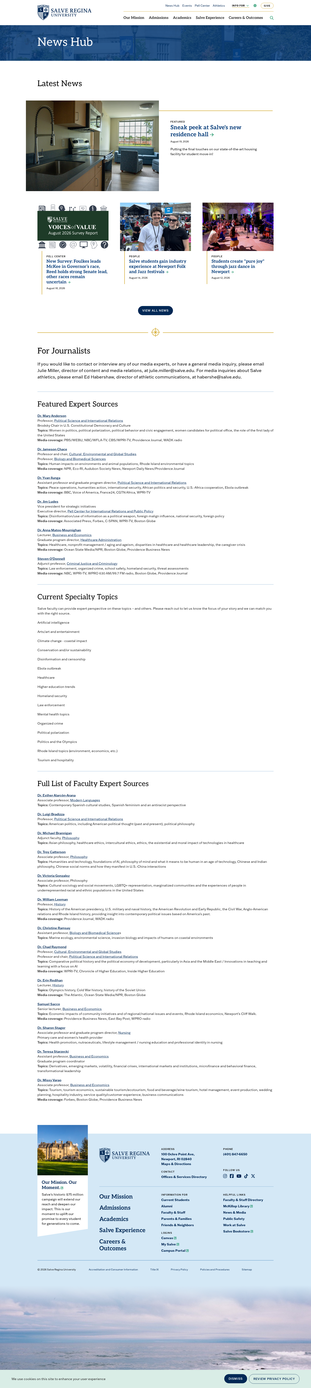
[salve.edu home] (64, 12)
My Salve (168, 1244)
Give (267, 5)
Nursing (124, 1033)
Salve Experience (210, 18)
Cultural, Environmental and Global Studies (102, 454)
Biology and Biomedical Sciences (80, 459)
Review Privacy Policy (274, 1379)
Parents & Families (176, 1218)
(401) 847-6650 (235, 1154)
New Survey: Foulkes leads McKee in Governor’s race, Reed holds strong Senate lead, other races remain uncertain (76, 271)
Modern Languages (85, 800)
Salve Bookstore (236, 1231)
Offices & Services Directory (184, 1177)
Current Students (175, 1200)
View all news (155, 310)
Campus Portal (173, 1250)
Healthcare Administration (100, 540)
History (60, 904)
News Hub (172, 5)
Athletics (219, 5)
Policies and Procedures (214, 1269)
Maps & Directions (176, 1164)
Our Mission (133, 18)
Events (187, 5)
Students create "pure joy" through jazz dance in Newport (237, 266)
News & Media (234, 1212)
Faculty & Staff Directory (243, 1200)
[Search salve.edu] (272, 18)
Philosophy (70, 838)
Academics (182, 18)
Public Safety (234, 1218)
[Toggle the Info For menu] (245, 5)
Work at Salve (234, 1225)
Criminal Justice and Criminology (92, 563)
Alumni (166, 1206)
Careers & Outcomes (246, 18)
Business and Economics (72, 535)
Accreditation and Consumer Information (113, 1269)
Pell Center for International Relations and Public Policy (110, 511)
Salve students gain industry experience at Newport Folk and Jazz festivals (157, 266)
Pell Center (202, 5)
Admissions (158, 18)
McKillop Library (236, 1206)
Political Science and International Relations (88, 421)
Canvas (167, 1238)
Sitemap (247, 1269)
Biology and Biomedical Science (94, 933)
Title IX (154, 1269)
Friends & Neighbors (177, 1225)
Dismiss (236, 1378)
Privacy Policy (179, 1269)
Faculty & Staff (173, 1212)
